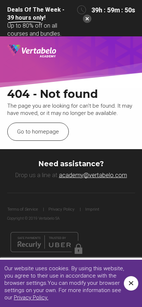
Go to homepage (38, 131)
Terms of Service (22, 209)
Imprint (92, 209)
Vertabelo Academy (31, 51)
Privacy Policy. (31, 297)
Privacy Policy (61, 209)
